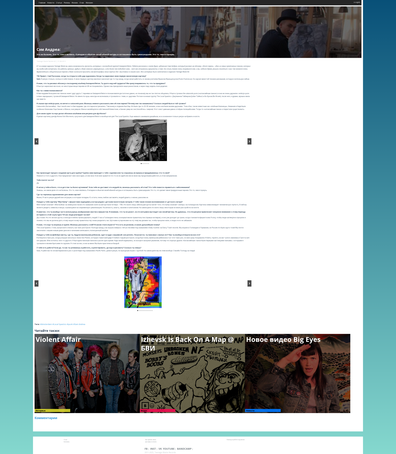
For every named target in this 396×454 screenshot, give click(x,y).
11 (152, 310)
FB (146, 448)
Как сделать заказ (150, 439)
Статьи (59, 3)
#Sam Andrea (79, 324)
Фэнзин (75, 3)
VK (160, 448)
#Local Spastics (59, 324)
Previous (36, 141)
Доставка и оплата (150, 442)
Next (249, 141)
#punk (70, 324)
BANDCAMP (184, 448)
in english (357, 2)
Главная (42, 3)
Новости (50, 3)
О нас (82, 3)
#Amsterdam (46, 324)
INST (153, 448)
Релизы (67, 3)
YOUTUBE (168, 448)
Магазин (89, 3)
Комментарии (46, 418)
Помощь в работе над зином (236, 439)
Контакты (66, 442)
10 (150, 310)
